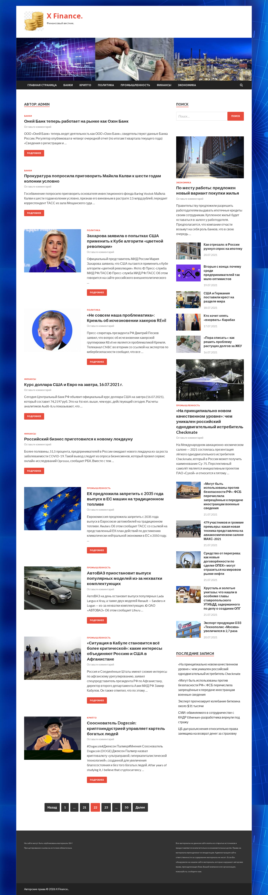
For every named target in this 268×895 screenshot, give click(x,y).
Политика (106, 85)
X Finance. (65, 16)
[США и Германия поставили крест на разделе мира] (188, 307)
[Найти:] (210, 116)
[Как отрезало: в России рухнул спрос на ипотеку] (188, 258)
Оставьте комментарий (37, 126)
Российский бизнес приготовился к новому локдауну (78, 438)
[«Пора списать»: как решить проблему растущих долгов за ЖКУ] (188, 351)
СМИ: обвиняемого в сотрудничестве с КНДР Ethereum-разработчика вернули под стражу (209, 717)
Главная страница (42, 85)
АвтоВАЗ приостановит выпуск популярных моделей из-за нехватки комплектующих (124, 578)
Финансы (164, 85)
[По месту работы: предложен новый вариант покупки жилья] (210, 179)
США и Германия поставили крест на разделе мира (219, 297)
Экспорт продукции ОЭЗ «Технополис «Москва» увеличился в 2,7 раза (222, 627)
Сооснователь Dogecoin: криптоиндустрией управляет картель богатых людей (126, 728)
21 (84, 807)
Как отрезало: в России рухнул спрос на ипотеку (223, 246)
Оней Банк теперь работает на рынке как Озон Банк (76, 121)
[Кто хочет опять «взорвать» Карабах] (188, 329)
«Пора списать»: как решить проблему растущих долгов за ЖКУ (223, 342)
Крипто (85, 85)
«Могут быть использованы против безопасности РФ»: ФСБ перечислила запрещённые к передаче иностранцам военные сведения (223, 496)
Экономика (187, 85)
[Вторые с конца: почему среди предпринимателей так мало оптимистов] (188, 280)
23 (106, 807)
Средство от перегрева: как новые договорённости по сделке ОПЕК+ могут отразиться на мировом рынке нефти (222, 563)
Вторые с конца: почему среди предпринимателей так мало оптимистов (222, 272)
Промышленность (135, 85)
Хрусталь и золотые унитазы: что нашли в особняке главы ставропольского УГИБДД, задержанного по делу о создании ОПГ (222, 598)
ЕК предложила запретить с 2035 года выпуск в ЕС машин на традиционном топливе (125, 499)
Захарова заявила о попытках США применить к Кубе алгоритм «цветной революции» (125, 241)
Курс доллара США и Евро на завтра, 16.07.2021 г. (73, 384)
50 (126, 807)
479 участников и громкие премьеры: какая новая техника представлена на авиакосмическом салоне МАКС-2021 (224, 530)
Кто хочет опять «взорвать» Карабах (219, 318)
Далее (140, 807)
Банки (68, 85)
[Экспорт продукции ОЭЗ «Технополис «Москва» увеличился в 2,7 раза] (188, 636)
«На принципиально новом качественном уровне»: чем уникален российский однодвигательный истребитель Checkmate (209, 421)
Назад (52, 807)
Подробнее (34, 153)
